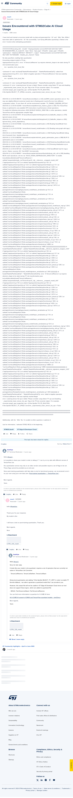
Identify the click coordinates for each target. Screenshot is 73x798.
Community (40, 720)
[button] (2, 4)
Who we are (12, 711)
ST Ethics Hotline (42, 762)
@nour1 (10, 457)
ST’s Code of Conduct (43, 766)
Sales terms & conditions (52, 788)
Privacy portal (30, 790)
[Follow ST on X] (37, 780)
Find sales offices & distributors (46, 715)
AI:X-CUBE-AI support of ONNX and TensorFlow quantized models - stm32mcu (35, 597)
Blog (10, 740)
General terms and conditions (18, 744)
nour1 (9, 17)
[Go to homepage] (14, 699)
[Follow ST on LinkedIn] (41, 780)
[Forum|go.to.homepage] (13, 4)
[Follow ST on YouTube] (54, 780)
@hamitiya (13, 506)
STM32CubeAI (9, 429)
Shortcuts (12, 755)
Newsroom (39, 725)
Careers (11, 730)
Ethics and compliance (43, 757)
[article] (36, 472)
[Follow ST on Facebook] (50, 780)
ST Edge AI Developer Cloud (27, 429)
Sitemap (11, 759)
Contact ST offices (42, 711)
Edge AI (46, 9)
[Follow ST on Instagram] (46, 780)
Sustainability (13, 720)
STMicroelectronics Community (11, 9)
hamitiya (10, 449)
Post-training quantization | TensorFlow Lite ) (44, 473)
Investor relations (14, 715)
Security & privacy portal (44, 771)
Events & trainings (42, 730)
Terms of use (37, 788)
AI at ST (39, 735)
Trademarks (66, 788)
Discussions (27, 9)
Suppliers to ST (13, 735)
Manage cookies (42, 790)
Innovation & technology (16, 725)
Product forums (38, 9)
